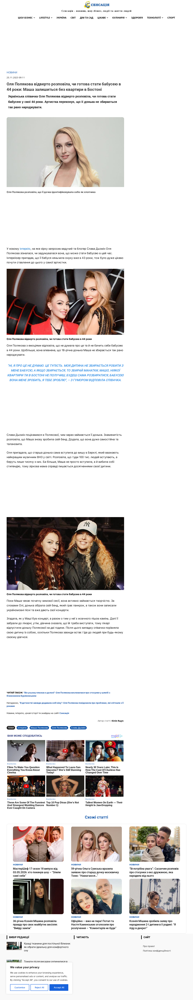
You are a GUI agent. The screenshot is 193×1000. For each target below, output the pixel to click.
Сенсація (64, 713)
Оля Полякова (59, 727)
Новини (12, 72)
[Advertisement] (96, 46)
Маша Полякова (39, 727)
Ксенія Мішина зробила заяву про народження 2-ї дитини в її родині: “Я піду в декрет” (152, 924)
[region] (39, 978)
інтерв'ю (22, 727)
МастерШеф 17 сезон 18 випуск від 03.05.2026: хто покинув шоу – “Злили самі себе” (37, 872)
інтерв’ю (25, 248)
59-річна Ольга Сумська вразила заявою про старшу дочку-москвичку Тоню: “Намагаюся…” (95, 872)
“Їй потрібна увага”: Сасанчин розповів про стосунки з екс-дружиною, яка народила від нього (154, 872)
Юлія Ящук (118, 720)
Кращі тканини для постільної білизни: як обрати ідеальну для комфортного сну (47, 947)
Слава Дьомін (78, 727)
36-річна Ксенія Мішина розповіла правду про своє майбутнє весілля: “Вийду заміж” (35, 924)
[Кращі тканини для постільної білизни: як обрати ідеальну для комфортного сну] (14, 946)
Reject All (39, 987)
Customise (19, 987)
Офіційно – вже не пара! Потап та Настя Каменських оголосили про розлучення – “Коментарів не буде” (93, 924)
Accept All (59, 987)
